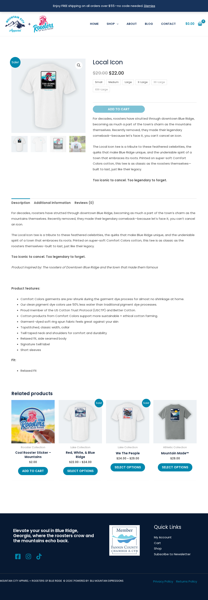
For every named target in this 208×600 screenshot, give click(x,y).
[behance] (29, 556)
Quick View (33, 440)
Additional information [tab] (52, 203)
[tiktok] (39, 556)
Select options (80, 471)
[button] (116, 24)
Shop (158, 548)
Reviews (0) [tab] (84, 203)
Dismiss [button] (149, 6)
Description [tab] (20, 203)
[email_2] (18, 556)
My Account (163, 537)
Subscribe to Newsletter (172, 554)
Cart (157, 543)
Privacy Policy (163, 581)
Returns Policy (186, 581)
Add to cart (119, 109)
